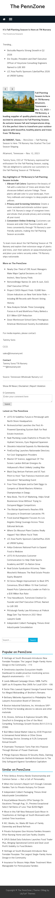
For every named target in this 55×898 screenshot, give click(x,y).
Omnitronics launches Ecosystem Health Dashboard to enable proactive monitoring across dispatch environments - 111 (25, 673)
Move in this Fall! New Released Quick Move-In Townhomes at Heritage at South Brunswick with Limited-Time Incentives (26, 815)
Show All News (10, 386)
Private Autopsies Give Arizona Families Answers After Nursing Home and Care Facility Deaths (26, 833)
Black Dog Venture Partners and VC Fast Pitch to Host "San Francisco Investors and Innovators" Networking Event (28, 476)
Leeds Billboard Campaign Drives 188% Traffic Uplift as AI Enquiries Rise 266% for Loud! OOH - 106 (27, 682)
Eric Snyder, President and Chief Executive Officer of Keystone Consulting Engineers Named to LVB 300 (27, 63)
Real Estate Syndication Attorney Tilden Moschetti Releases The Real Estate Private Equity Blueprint (28, 572)
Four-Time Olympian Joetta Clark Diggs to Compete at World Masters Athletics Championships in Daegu (27, 488)
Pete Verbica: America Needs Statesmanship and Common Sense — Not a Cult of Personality (26, 777)
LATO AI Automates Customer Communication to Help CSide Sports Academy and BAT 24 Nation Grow (24, 560)
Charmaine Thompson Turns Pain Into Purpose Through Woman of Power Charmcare (25, 748)
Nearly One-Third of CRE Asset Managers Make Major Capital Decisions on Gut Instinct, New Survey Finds (27, 273)
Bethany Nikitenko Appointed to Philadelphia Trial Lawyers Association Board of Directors (26, 699)
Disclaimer (23, 386)
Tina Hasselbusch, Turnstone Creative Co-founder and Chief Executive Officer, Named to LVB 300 (28, 602)
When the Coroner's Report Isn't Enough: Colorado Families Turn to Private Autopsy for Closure (27, 785)
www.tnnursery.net (42, 249)
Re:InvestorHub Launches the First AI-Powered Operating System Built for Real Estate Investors (27, 429)
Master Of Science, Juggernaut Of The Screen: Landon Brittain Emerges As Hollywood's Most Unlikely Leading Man (26, 463)
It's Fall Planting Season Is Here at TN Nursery (27, 30)
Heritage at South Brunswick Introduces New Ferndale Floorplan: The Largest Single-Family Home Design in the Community (27, 854)
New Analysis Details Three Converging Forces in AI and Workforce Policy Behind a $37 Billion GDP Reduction (27, 311)
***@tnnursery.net (12, 366)
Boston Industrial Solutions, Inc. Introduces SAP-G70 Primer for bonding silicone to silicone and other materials (27, 709)
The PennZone (27, 6)
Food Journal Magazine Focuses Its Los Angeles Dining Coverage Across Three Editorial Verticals (26, 522)
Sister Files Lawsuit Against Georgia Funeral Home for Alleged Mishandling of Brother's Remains (27, 690)
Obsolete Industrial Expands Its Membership (28, 446)
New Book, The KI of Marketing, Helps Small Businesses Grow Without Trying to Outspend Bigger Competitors (28, 501)
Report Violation (37, 386)
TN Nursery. (34, 170)
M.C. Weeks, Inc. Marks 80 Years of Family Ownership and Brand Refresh (23, 824)
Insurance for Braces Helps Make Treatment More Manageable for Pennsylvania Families (26, 864)
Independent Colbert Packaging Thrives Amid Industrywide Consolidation (24, 793)
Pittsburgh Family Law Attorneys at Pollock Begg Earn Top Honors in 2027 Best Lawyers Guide (28, 614)
